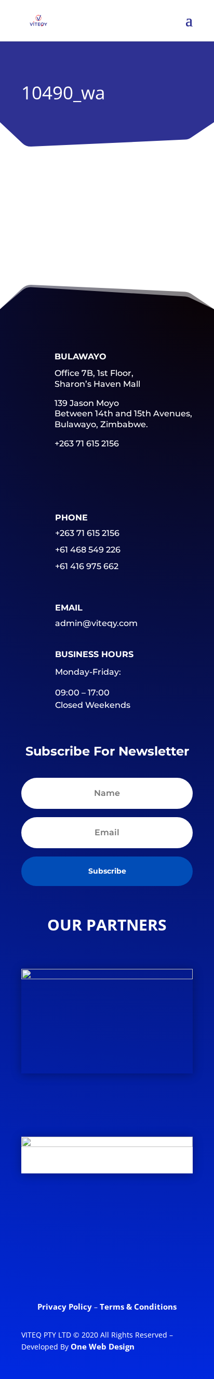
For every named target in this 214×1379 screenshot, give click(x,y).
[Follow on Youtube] (166, 1222)
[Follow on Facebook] (44, 1222)
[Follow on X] (84, 1222)
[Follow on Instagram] (107, 1263)
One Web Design (103, 1346)
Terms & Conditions (138, 1306)
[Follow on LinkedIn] (125, 1222)
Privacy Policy (65, 1306)
